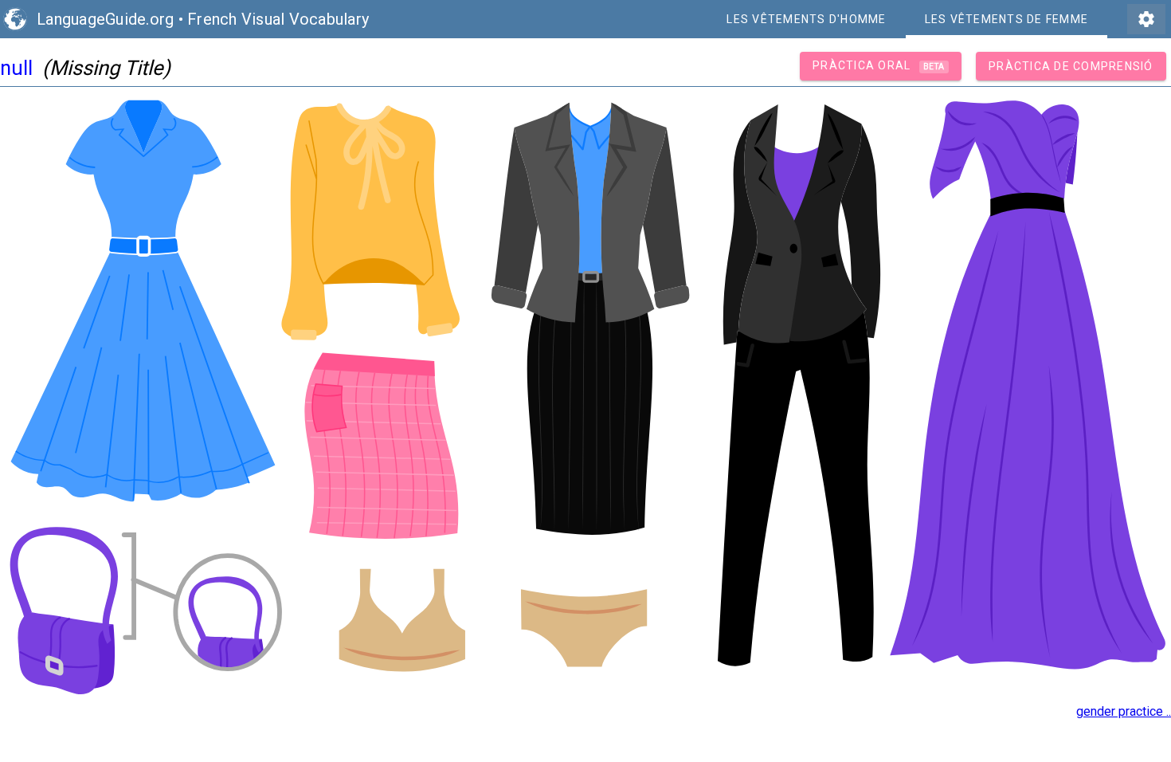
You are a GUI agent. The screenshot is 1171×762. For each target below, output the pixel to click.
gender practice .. (1123, 711)
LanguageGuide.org (105, 19)
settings (1146, 19)
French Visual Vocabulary (278, 19)
